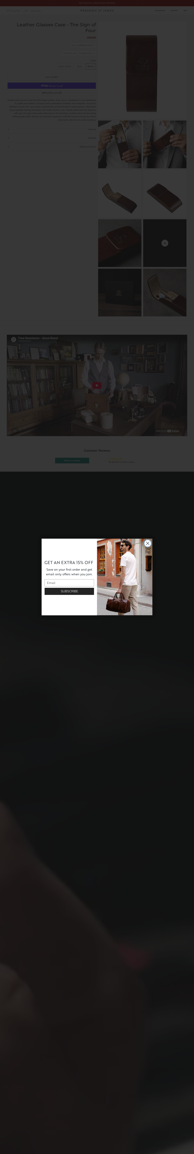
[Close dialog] (147, 543)
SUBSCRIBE (69, 591)
